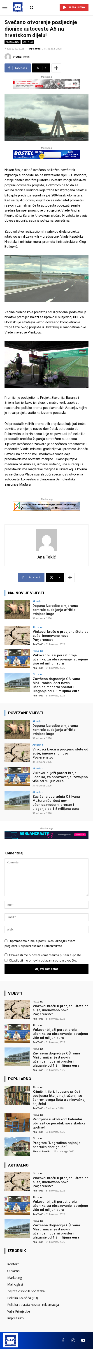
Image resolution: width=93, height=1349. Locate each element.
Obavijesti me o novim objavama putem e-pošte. (43, 960)
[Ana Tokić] (9, 56)
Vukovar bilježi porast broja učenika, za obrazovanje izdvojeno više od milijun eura (60, 659)
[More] (56, 67)
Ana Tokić (23, 56)
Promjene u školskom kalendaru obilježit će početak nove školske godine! (59, 1123)
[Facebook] (63, 1340)
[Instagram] (73, 1340)
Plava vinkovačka (42, 1151)
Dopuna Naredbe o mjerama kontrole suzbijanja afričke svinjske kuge (55, 610)
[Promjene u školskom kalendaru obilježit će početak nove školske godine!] (17, 1122)
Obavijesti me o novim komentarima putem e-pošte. (45, 955)
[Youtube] (83, 1340)
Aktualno (12, 41)
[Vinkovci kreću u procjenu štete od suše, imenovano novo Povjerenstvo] (17, 635)
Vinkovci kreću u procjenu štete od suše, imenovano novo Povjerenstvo (60, 636)
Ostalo (28, 41)
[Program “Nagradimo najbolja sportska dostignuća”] (17, 1146)
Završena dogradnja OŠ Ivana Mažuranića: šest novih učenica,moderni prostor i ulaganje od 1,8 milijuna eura (56, 685)
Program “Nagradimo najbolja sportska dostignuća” (57, 1145)
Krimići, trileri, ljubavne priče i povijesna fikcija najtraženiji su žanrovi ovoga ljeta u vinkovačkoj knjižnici (59, 1098)
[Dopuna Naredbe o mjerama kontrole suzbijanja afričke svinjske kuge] (17, 609)
